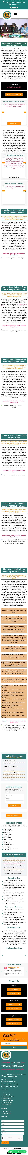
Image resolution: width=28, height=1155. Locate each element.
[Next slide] (25, 112)
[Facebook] (10, 7)
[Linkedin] (15, 7)
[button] (15, 13)
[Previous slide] (3, 112)
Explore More (15, 123)
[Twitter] (12, 7)
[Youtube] (17, 7)
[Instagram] (14, 7)
